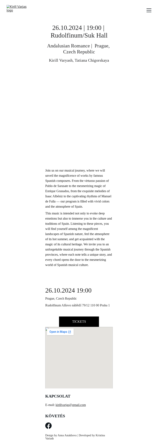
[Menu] (148, 10)
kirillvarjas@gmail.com (71, 405)
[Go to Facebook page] (48, 425)
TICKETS (79, 321)
